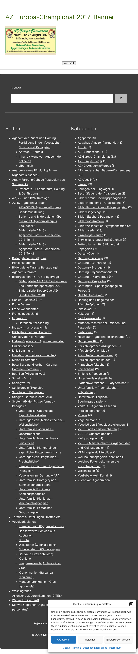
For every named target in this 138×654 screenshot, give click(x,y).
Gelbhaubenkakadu (91, 295)
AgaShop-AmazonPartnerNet (97, 142)
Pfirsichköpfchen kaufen (94, 360)
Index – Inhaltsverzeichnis (29, 327)
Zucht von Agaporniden (94, 480)
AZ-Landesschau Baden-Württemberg (104, 170)
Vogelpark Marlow (24, 521)
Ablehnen (90, 639)
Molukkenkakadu (89, 318)
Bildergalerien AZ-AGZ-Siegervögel (36, 276)
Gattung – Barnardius (92, 262)
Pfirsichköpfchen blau (92, 350)
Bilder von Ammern (91, 221)
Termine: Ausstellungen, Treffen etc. (36, 517)
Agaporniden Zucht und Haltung (34, 138)
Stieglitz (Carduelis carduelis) (32, 397)
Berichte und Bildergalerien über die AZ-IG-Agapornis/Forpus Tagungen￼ (41, 221)
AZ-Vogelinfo (86, 179)
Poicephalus (86, 369)
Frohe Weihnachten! (25, 309)
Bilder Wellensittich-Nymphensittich (102, 226)
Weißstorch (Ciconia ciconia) (38, 544)
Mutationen (85, 332)
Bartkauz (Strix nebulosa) (36, 554)
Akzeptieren (63, 639)
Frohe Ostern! (21, 304)
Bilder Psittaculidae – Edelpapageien (102, 207)
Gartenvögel (86, 253)
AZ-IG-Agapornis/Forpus (28, 202)
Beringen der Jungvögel (94, 189)
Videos (82, 415)
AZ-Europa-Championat (94, 156)
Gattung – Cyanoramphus (95, 272)
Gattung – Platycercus (93, 276)
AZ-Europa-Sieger (90, 161)
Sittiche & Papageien (92, 373)
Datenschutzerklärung (95, 647)
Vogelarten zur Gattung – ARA (39, 475)
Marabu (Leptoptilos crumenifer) (34, 355)
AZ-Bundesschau (89, 152)
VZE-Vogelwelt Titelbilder (95, 452)
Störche (24, 540)
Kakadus (84, 313)
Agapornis (84, 138)
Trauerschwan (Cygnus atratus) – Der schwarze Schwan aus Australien (41, 530)
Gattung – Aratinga (90, 258)
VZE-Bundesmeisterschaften (97, 429)
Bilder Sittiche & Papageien (96, 216)
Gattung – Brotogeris (92, 267)
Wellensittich (86, 470)
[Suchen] (121, 98)
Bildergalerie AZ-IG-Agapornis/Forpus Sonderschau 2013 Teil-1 (40, 235)
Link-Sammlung (22, 350)
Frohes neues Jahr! (25, 313)
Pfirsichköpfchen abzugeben (97, 346)
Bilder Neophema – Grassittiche (99, 202)
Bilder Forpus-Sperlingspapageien (100, 198)
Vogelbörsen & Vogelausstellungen (101, 424)
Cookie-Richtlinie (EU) (27, 300)
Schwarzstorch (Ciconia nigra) (39, 549)
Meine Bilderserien (24, 360)
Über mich (26, 165)
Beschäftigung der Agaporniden (99, 193)
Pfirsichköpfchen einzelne (95, 355)
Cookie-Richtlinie (72, 647)
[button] (131, 604)
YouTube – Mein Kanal (93, 475)
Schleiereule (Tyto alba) (28, 387)
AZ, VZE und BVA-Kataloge (30, 198)
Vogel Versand (87, 420)
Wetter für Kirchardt (25, 600)
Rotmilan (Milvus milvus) (28, 373)
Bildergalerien (87, 230)
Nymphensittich (88, 341)
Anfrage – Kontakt (31, 152)
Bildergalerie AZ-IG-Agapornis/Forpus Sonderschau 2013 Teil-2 (40, 249)
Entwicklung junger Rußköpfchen (100, 239)
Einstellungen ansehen (118, 639)
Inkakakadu (85, 309)
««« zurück (69, 63)
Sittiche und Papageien (28, 392)
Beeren (82, 184)
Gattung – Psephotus (92, 281)
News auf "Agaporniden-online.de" (101, 336)
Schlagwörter (21, 383)
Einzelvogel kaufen (90, 235)
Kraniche (25, 558)
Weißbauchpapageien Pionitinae (99, 457)
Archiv (82, 147)
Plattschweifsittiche (91, 364)
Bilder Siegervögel (90, 212)
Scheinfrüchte (21, 378)
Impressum (115, 647)
